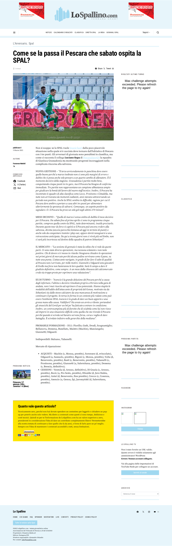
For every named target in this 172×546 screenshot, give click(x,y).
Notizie (49, 32)
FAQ (31, 517)
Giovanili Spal (113, 32)
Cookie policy (91, 517)
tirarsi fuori (76, 147)
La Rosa (101, 32)
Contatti (65, 517)
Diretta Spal (91, 32)
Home (15, 517)
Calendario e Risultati (63, 32)
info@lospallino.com (29, 540)
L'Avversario (20, 43)
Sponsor (38, 517)
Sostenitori (49, 517)
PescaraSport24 (91, 157)
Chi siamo (24, 517)
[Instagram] (149, 512)
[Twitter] (143, 512)
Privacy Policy (77, 517)
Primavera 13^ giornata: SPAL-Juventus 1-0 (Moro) (21, 384)
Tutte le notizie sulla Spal (25, 523)
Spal (31, 43)
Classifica (79, 32)
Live (57, 517)
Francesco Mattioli (19, 164)
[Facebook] (138, 512)
